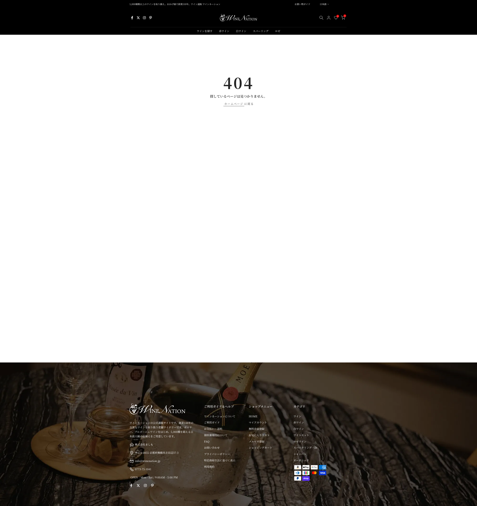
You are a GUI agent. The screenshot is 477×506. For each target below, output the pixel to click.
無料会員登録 (256, 429)
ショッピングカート (260, 447)
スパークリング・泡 (305, 447)
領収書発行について (216, 435)
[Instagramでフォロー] (144, 17)
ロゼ (277, 31)
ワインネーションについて (219, 416)
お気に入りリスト (259, 435)
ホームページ (233, 104)
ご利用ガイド (212, 422)
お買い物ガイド (302, 4)
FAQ (206, 441)
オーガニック (301, 460)
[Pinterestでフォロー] (150, 17)
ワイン (297, 416)
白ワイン (241, 31)
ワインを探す (204, 31)
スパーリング (260, 31)
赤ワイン (224, 31)
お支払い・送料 (213, 429)
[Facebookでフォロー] (132, 17)
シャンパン (299, 454)
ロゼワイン (300, 441)
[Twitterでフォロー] (138, 17)
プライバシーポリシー (217, 454)
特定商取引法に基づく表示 (219, 460)
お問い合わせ (212, 447)
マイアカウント (258, 422)
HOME (253, 416)
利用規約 (209, 466)
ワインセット (301, 435)
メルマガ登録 (256, 441)
